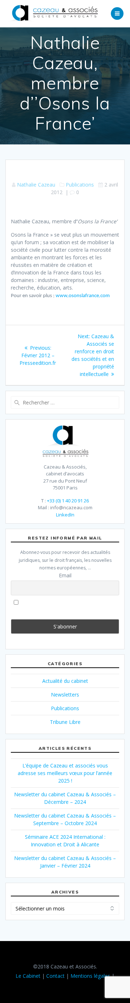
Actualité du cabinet (65, 680)
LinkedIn (65, 514)
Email (65, 575)
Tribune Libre (65, 721)
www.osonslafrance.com (83, 296)
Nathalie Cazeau (36, 184)
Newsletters (65, 694)
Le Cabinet (28, 975)
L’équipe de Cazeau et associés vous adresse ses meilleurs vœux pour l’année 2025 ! (65, 773)
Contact (55, 975)
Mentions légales (90, 975)
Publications (80, 184)
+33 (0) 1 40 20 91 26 (68, 500)
